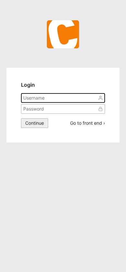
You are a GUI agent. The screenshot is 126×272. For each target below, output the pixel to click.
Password (100, 109)
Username (100, 98)
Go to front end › (87, 123)
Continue (34, 123)
